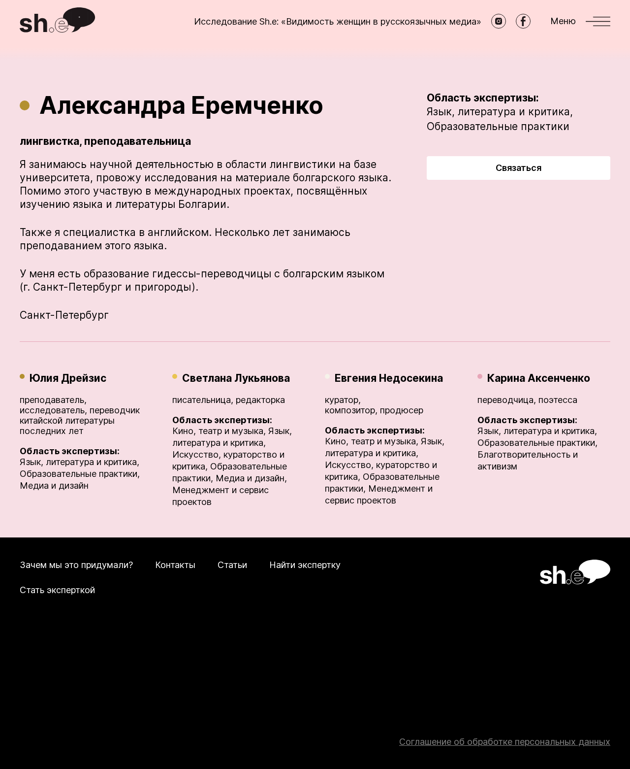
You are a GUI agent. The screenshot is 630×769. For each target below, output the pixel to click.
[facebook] (523, 21)
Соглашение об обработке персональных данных (504, 741)
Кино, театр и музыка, (219, 431)
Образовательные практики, (80, 473)
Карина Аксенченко (538, 378)
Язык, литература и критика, (500, 111)
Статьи (232, 565)
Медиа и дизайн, (251, 478)
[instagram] (498, 21)
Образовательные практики (498, 126)
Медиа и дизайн (54, 485)
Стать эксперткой (57, 590)
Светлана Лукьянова (236, 378)
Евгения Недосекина (389, 378)
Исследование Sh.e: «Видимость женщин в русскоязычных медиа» (337, 21)
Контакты (175, 565)
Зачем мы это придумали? (76, 565)
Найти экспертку (305, 565)
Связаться (518, 168)
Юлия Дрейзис (68, 378)
